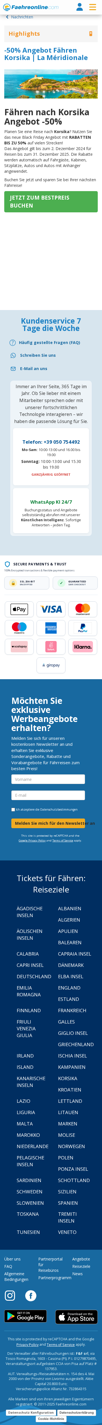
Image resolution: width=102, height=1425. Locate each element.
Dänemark (71, 965)
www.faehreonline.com (30, 7)
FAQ (8, 1266)
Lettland (70, 1101)
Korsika (67, 1078)
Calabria (28, 953)
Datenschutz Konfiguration (31, 1412)
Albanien (69, 908)
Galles (66, 1021)
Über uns (12, 1259)
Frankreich (72, 1010)
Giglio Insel (73, 1033)
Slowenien (30, 1203)
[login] (79, 7)
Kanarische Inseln (31, 1081)
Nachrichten (21, 17)
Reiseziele (81, 1266)
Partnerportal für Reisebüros (50, 1264)
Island (25, 1067)
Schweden (29, 1191)
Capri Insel (30, 965)
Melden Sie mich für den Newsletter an (50, 823)
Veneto (67, 1232)
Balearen (70, 942)
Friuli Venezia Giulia (26, 1028)
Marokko (28, 1135)
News (77, 1273)
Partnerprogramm (54, 1277)
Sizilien (67, 1191)
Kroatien (69, 1089)
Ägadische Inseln (29, 911)
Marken (67, 1123)
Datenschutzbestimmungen (59, 809)
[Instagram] (12, 1295)
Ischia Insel (72, 1055)
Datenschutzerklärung (77, 1413)
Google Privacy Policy (32, 840)
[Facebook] (30, 1295)
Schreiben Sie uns (38, 355)
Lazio (23, 1101)
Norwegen (71, 1146)
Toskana (28, 1214)
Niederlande (32, 1146)
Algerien (69, 919)
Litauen (68, 1112)
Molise (66, 1135)
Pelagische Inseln (30, 1161)
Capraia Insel (74, 953)
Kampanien (72, 1067)
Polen (65, 1157)
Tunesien (28, 1232)
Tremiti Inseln (67, 1217)
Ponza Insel (73, 1169)
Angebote (81, 1259)
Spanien (68, 1203)
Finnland (29, 1010)
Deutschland (34, 976)
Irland (25, 1055)
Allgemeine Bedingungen (16, 1276)
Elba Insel (70, 976)
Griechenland (76, 1044)
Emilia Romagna (29, 991)
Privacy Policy (27, 1344)
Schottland (74, 1180)
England (69, 987)
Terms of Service (62, 840)
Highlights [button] (24, 33)
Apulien (68, 931)
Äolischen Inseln (29, 934)
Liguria (26, 1112)
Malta (25, 1123)
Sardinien (29, 1180)
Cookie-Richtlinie (51, 1419)
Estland (68, 999)
